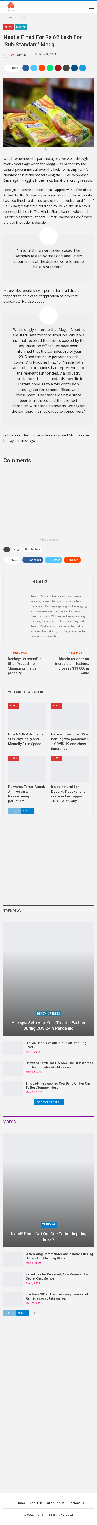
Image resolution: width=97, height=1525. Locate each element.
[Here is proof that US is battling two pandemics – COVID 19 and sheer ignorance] (70, 716)
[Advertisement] (48, 504)
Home (21, 1503)
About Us (36, 1503)
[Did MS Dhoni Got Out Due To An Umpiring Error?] (13, 1048)
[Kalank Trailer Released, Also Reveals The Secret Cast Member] (13, 1279)
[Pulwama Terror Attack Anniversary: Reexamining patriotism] (27, 769)
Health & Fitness (48, 1013)
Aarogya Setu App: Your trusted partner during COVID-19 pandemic (48, 1025)
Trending (48, 1224)
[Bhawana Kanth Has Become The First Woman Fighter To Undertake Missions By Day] (13, 1068)
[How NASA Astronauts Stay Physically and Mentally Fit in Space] (27, 716)
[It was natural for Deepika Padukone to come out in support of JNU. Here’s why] (70, 769)
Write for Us (55, 1503)
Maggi (16, 549)
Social (20, 27)
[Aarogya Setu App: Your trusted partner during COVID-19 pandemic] (48, 979)
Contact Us (76, 1503)
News (8, 27)
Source (48, 149)
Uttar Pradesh (32, 549)
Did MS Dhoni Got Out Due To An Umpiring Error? (48, 1236)
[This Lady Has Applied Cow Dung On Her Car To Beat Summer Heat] (13, 1088)
